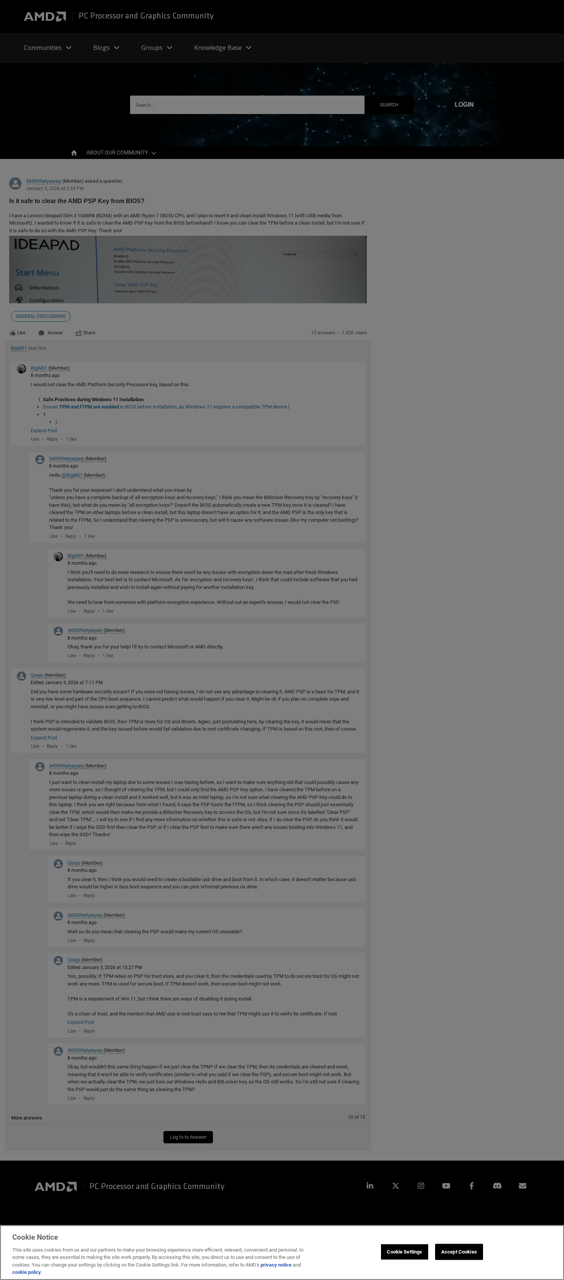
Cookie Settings (404, 1252)
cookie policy (26, 1272)
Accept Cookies (459, 1252)
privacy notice (276, 1265)
